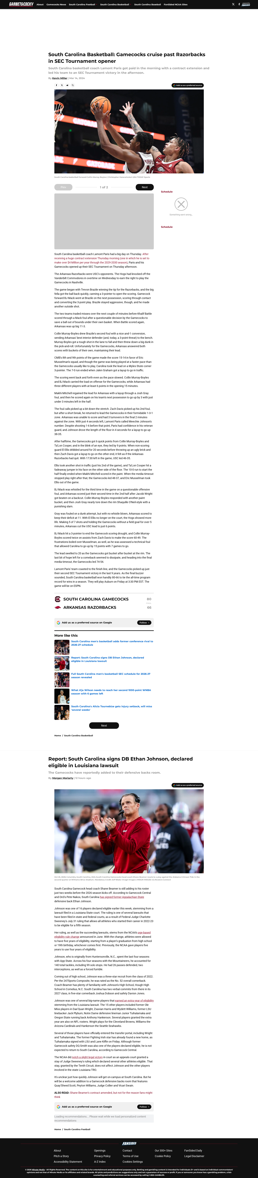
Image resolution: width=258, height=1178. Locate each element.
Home (57, 735)
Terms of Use (131, 1156)
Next (145, 187)
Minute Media (38, 1170)
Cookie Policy (163, 1156)
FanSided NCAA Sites (175, 4)
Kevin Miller (59, 78)
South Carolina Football (77, 1129)
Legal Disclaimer (194, 1156)
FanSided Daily (193, 1150)
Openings (99, 1150)
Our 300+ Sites (163, 1150)
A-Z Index (100, 1161)
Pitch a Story (61, 1156)
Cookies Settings (133, 1161)
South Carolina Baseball (147, 4)
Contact (127, 1150)
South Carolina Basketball (78, 735)
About (40, 4)
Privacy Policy (102, 1156)
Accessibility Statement (68, 1161)
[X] (233, 4)
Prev (63, 187)
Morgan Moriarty (62, 778)
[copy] (73, 85)
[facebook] (239, 4)
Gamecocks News (56, 4)
